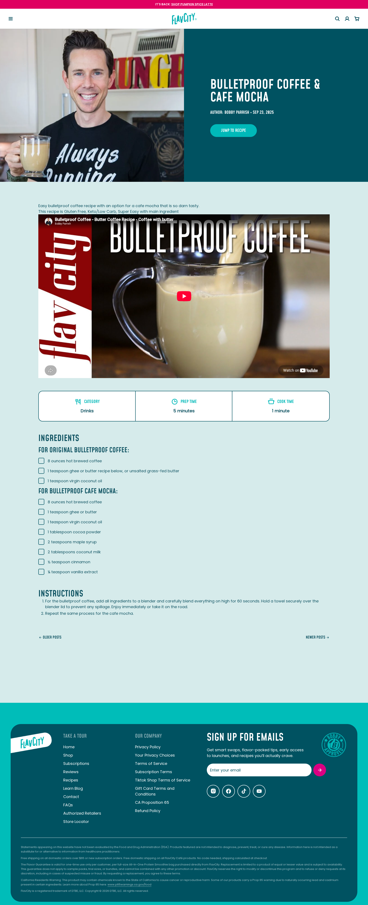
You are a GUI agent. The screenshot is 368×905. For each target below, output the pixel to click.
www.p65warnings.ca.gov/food (129, 884)
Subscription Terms (153, 771)
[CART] (357, 18)
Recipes (70, 780)
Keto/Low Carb (102, 211)
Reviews (71, 771)
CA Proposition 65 (152, 802)
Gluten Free (75, 211)
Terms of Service (151, 763)
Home (69, 747)
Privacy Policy (148, 747)
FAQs (68, 805)
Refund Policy (147, 810)
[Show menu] (10, 18)
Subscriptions (76, 763)
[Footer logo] (31, 782)
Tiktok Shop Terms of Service (162, 780)
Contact (71, 796)
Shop (68, 755)
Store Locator (76, 821)
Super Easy (128, 211)
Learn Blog (73, 788)
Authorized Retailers (82, 813)
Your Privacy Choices (155, 755)
